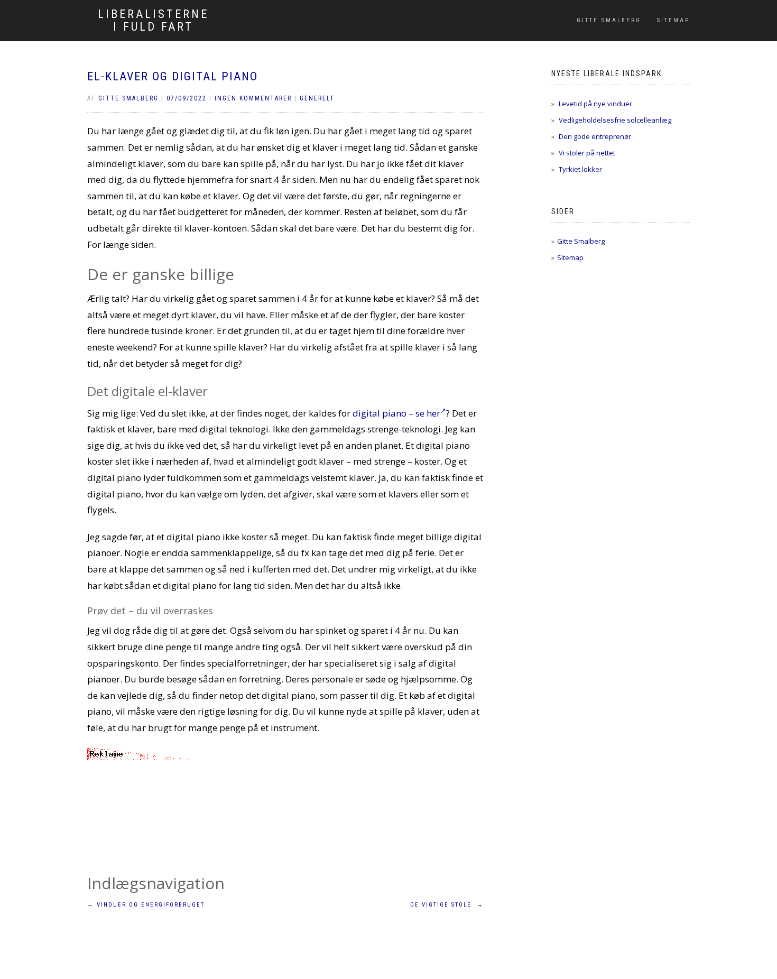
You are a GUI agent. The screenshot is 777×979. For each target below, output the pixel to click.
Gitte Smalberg (609, 20)
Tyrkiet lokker (580, 169)
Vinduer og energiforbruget (146, 904)
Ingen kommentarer (253, 98)
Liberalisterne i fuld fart (153, 20)
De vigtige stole (447, 904)
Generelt (317, 98)
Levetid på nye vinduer (595, 103)
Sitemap (673, 20)
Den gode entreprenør (595, 136)
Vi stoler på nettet (587, 153)
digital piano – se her (396, 413)
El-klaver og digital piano (172, 76)
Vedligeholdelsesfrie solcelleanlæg (615, 120)
